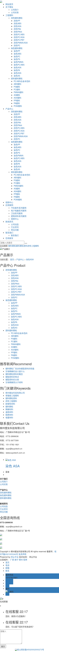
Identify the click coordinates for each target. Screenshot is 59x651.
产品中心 (9, 108)
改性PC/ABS (19, 34)
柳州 (21, 559)
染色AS (17, 75)
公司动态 (15, 224)
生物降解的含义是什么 (15, 371)
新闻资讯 (9, 221)
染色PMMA (18, 62)
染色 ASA (12, 465)
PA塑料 (17, 103)
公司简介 (15, 9)
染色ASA (17, 67)
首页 (12, 259)
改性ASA (17, 26)
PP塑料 (17, 100)
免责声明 (22, 554)
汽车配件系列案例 (18, 207)
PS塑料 (17, 86)
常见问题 (15, 229)
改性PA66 (18, 31)
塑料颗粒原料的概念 (14, 374)
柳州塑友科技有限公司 (15, 392)
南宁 (16, 559)
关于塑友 (9, 7)
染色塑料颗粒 (17, 48)
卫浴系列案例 (17, 213)
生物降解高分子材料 (14, 382)
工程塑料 (9, 15)
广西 (12, 559)
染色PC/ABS (19, 64)
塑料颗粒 (12, 245)
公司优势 (15, 12)
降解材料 (9, 409)
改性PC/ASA (19, 37)
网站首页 (9, 4)
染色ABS (17, 53)
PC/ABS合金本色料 (22, 81)
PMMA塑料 (18, 92)
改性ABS (17, 23)
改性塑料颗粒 (17, 18)
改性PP (17, 20)
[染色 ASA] (10, 459)
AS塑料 (17, 95)
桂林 (25, 559)
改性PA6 (17, 29)
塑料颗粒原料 (21, 245)
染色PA (17, 70)
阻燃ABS (9, 414)
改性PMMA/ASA (21, 42)
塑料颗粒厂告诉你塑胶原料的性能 (19, 368)
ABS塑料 (17, 84)
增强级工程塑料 (12, 395)
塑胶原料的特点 (12, 376)
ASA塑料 (17, 97)
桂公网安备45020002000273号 (30, 649)
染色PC (17, 56)
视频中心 (9, 202)
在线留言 (9, 238)
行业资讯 (15, 227)
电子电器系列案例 (18, 210)
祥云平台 (15, 557)
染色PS (17, 59)
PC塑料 (17, 89)
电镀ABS (9, 417)
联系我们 (9, 232)
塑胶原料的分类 (12, 379)
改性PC (17, 45)
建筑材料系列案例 (18, 216)
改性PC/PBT (19, 40)
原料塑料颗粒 (17, 78)
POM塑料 (18, 106)
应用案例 (9, 205)
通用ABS (9, 412)
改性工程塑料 (33, 245)
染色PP (17, 51)
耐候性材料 (10, 403)
